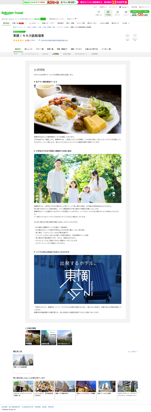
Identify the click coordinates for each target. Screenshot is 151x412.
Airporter (45, 54)
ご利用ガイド (103, 7)
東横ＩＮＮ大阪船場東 (28, 35)
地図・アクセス (76, 49)
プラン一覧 (40, 49)
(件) (32, 40)
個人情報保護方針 (14, 407)
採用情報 (38, 407)
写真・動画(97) (62, 49)
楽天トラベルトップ (19, 27)
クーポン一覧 (106, 49)
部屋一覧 (50, 49)
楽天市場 (134, 7)
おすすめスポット (81, 54)
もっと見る (132, 351)
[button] (32, 355)
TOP (15, 54)
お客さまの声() (91, 49)
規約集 (44, 407)
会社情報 (4, 407)
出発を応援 (67, 54)
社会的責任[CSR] (27, 407)
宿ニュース (28, 49)
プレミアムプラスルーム (29, 54)
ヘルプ (95, 7)
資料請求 (51, 407)
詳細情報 (94, 54)
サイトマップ (113, 7)
